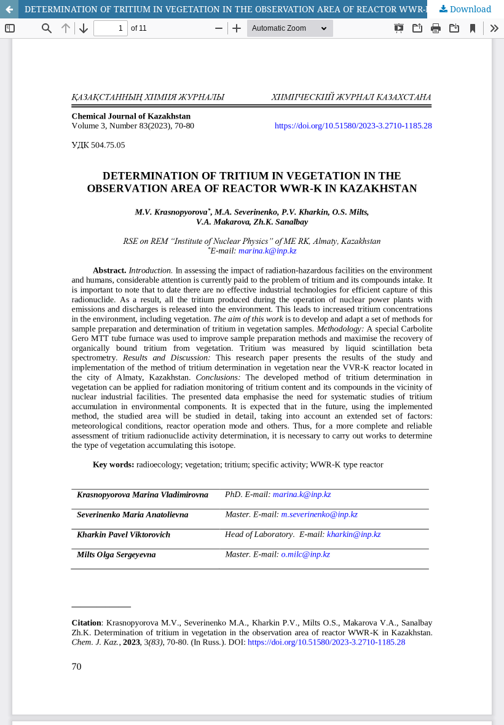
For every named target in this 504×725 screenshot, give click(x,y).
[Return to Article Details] (9, 9)
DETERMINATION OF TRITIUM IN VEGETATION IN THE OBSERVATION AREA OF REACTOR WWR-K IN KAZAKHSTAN (264, 9)
